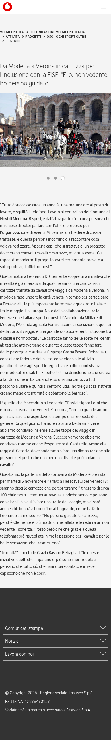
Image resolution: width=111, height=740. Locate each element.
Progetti (33, 37)
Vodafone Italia (14, 32)
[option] (55, 130)
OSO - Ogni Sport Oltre (66, 37)
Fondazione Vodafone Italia (59, 32)
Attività (13, 37)
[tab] (55, 628)
